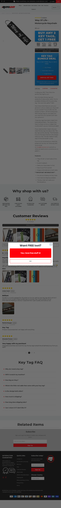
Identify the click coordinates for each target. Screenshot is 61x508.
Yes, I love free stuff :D (31, 253)
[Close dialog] (51, 244)
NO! (30, 261)
